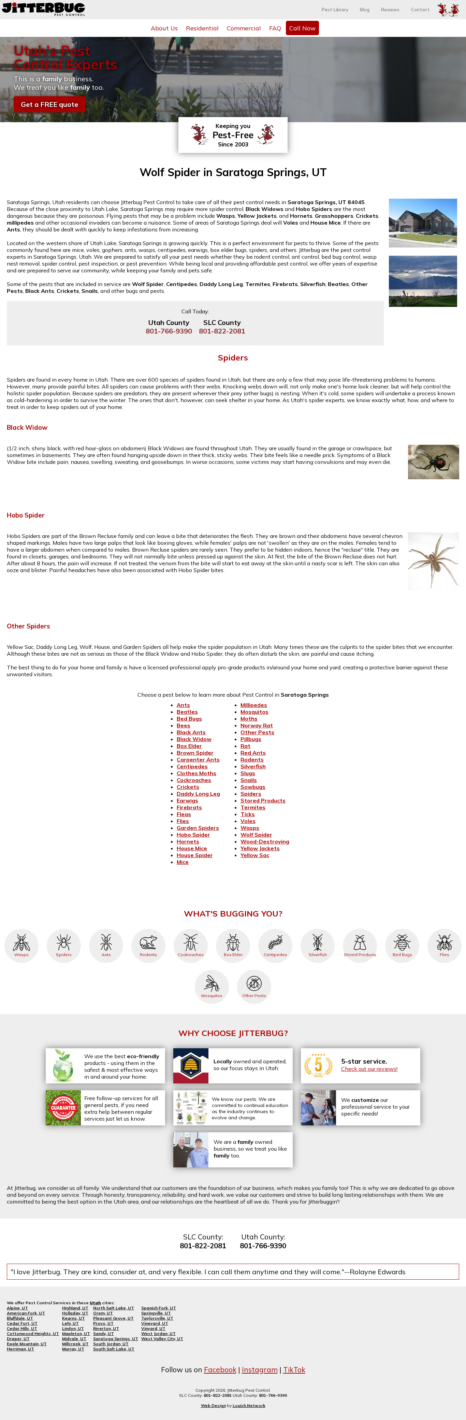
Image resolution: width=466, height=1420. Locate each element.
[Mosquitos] (211, 969)
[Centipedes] (275, 928)
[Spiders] (63, 928)
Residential (202, 28)
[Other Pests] (254, 969)
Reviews (390, 9)
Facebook (220, 1369)
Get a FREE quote (49, 104)
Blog (364, 9)
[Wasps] (21, 928)
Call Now (302, 28)
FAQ (275, 28)
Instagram (260, 1369)
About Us (164, 28)
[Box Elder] (233, 928)
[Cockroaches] (190, 928)
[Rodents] (148, 928)
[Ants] (106, 928)
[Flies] (444, 928)
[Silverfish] (317, 928)
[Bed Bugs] (402, 928)
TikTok (294, 1369)
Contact (420, 9)
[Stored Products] (359, 928)
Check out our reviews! (369, 1068)
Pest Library (335, 9)
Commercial (244, 28)
